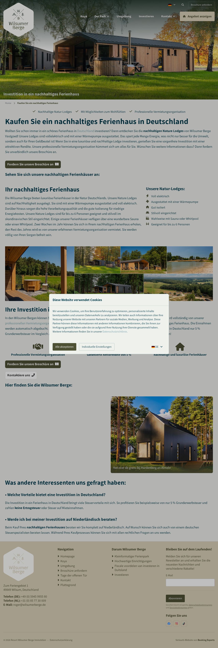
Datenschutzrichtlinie (115, 331)
